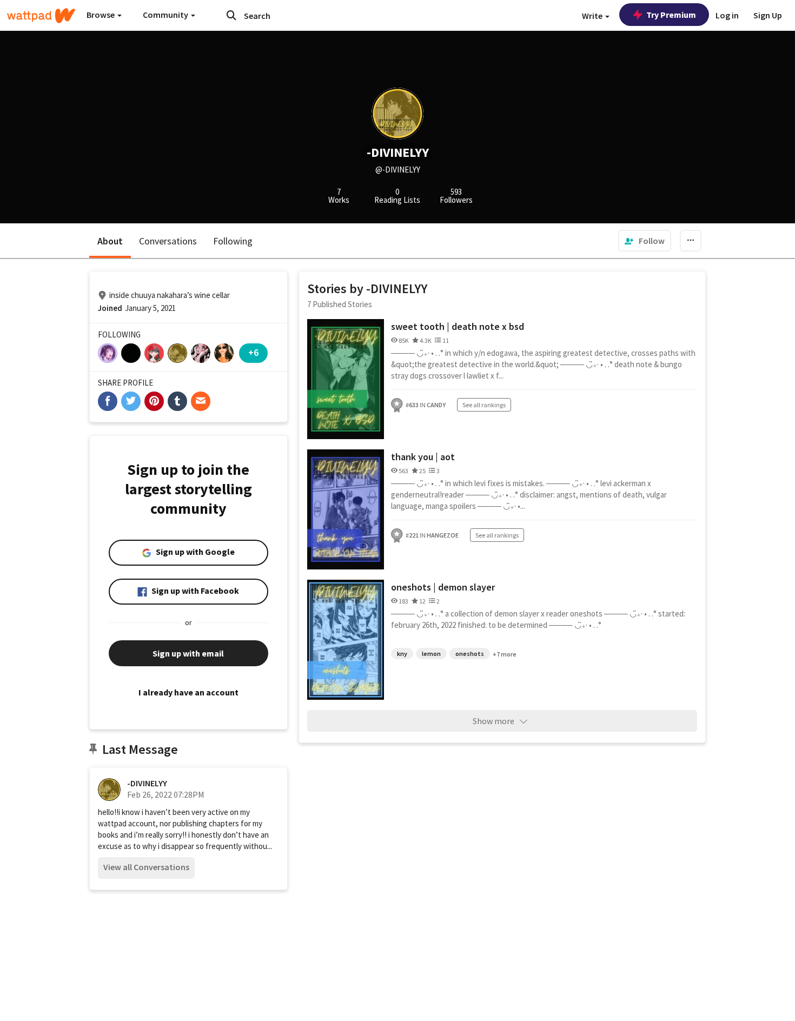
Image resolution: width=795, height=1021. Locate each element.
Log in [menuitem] (727, 15)
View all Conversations (146, 866)
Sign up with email (188, 653)
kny (402, 653)
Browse (101, 14)
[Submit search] (231, 15)
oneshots (469, 653)
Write (593, 15)
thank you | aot (423, 456)
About (110, 241)
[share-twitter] (131, 401)
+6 (253, 352)
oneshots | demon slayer (443, 587)
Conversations (168, 241)
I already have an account (188, 692)
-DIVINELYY (147, 783)
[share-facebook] (107, 401)
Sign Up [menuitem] (767, 15)
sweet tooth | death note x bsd (457, 326)
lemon (431, 653)
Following (233, 241)
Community (166, 14)
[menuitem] (644, 240)
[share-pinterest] (154, 401)
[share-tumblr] (177, 401)
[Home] (41, 15)
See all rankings (484, 405)
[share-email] (200, 401)
